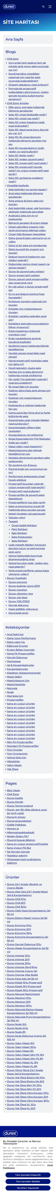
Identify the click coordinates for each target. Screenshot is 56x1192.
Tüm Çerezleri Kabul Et (28, 1175)
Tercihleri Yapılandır (28, 1188)
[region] (28, 1164)
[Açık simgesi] (43, 6)
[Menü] (50, 7)
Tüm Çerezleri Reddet (28, 1181)
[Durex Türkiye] (9, 6)
